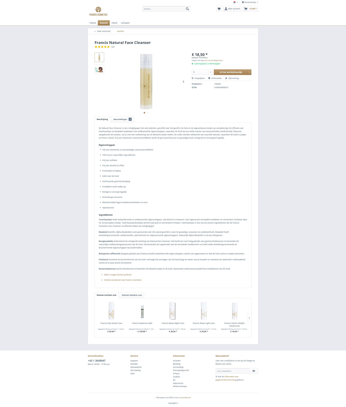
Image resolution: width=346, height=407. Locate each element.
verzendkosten (185, 397)
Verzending (178, 367)
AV (174, 380)
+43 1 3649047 (97, 360)
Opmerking (233, 78)
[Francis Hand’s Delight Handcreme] (234, 311)
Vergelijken (199, 78)
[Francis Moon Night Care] (173, 311)
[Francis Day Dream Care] (111, 311)
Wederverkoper (180, 386)
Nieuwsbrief (136, 367)
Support (134, 360)
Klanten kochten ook (106, 295)
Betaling (176, 364)
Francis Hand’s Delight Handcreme (234, 324)
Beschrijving (102, 119)
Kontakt (133, 364)
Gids (132, 373)
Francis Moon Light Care (204, 323)
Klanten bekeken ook (132, 295)
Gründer (177, 360)
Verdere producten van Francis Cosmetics (122, 280)
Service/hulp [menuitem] (250, 2)
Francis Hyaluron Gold (142, 323)
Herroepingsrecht (181, 370)
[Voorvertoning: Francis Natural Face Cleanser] (99, 57)
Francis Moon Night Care (173, 323)
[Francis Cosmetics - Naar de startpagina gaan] (98, 11)
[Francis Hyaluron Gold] (142, 311)
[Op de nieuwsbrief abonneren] (253, 371)
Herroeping (135, 370)
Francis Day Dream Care (111, 323)
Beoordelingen (122, 119)
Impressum (178, 383)
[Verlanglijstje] (219, 8)
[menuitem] (166, 8)
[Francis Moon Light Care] (203, 311)
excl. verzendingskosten (213, 60)
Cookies (176, 376)
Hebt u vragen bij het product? (117, 274)
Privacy (176, 373)
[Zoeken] (187, 8)
